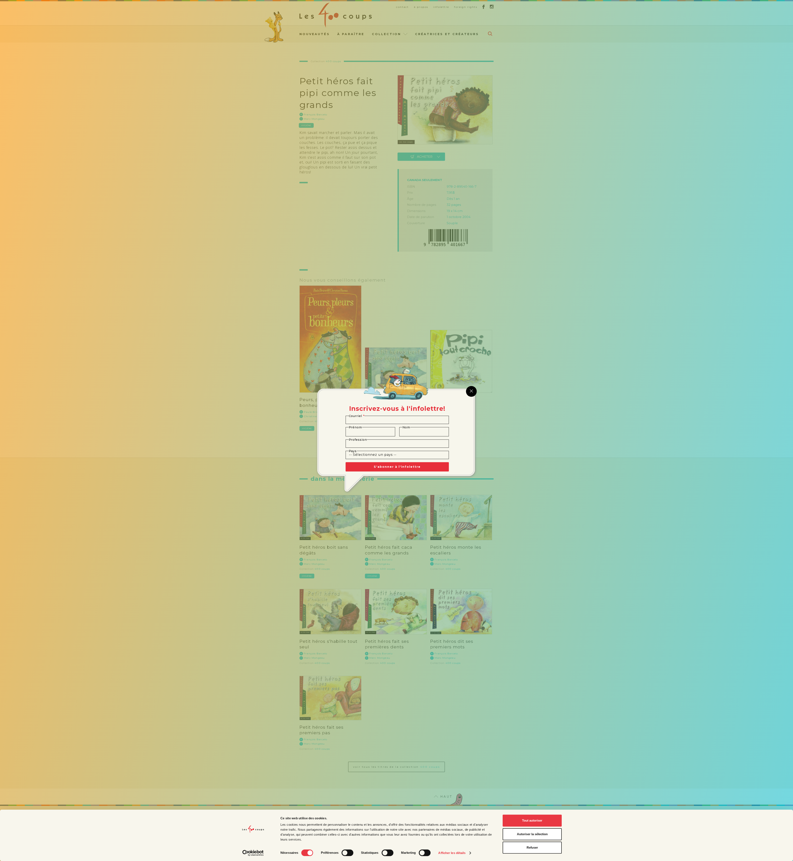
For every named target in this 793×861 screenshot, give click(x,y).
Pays (353, 451)
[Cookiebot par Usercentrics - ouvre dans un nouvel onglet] (253, 853)
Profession (358, 440)
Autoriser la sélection (532, 834)
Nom (406, 427)
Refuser (532, 847)
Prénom (355, 427)
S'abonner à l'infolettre (397, 467)
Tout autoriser (532, 820)
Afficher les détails (451, 853)
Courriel (356, 416)
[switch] (347, 852)
